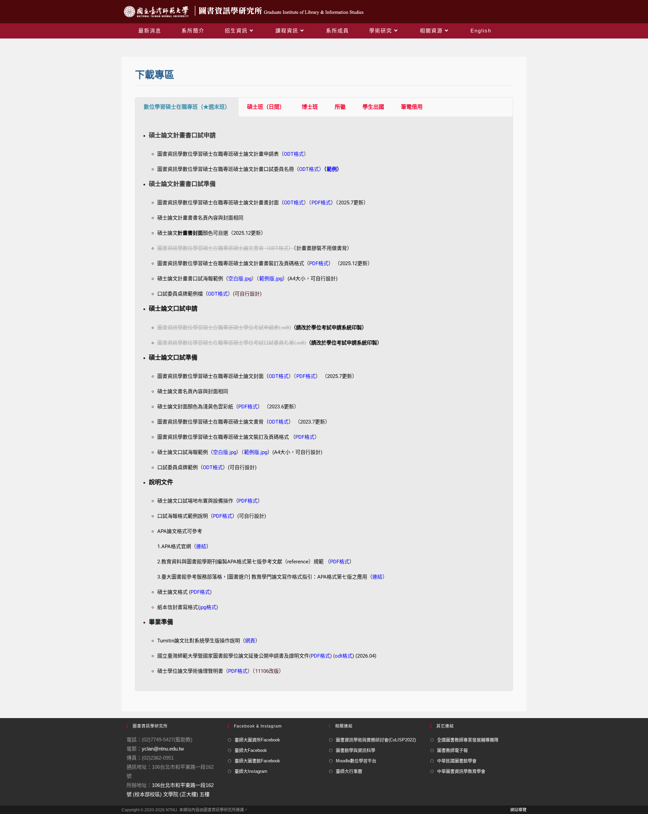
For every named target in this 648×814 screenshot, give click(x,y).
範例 (332, 169)
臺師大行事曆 (349, 771)
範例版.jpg (270, 279)
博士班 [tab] (310, 107)
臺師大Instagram (251, 771)
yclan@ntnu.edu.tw (163, 749)
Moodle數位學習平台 (356, 760)
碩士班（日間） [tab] (266, 107)
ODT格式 (309, 169)
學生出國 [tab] (373, 107)
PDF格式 (305, 437)
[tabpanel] (324, 404)
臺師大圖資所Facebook (257, 739)
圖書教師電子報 (452, 750)
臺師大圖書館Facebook (257, 760)
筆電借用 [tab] (412, 107)
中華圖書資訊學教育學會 (461, 771)
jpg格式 (207, 607)
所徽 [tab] (340, 107)
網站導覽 (518, 810)
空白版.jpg (239, 279)
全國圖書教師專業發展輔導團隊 (467, 739)
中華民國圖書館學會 (457, 760)
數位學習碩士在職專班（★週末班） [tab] (187, 107)
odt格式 (343, 656)
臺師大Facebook (251, 750)
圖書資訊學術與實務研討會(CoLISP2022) (376, 739)
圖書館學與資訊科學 (355, 750)
